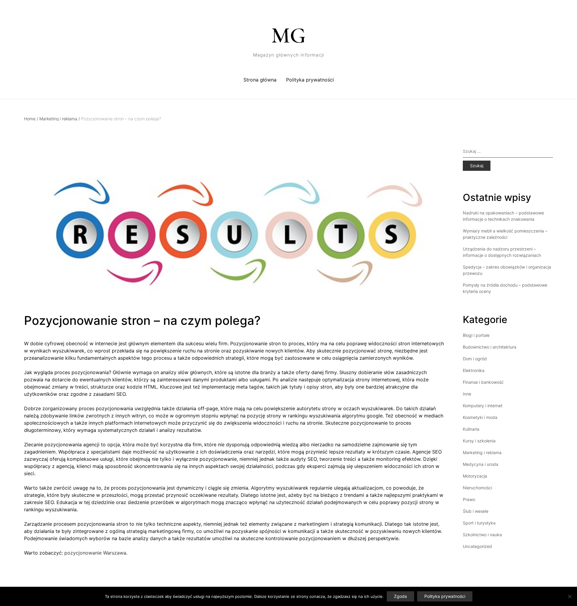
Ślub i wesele (475, 511)
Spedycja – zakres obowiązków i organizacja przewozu (507, 270)
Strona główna (259, 80)
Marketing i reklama (59, 118)
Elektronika (473, 370)
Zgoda (400, 596)
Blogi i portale (476, 335)
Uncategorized (477, 546)
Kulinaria (471, 429)
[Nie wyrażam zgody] (569, 596)
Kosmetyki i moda (480, 417)
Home (31, 118)
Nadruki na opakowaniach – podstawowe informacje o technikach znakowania (503, 216)
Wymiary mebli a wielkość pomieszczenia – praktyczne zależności (505, 234)
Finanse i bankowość (483, 382)
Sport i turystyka (479, 522)
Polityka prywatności (310, 80)
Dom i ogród (475, 358)
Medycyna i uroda (480, 464)
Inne (467, 393)
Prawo (469, 499)
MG (288, 35)
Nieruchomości (477, 487)
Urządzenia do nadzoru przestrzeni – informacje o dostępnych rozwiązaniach (502, 252)
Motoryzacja (475, 475)
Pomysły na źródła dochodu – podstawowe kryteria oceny (505, 288)
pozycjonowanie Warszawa (95, 553)
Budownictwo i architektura (489, 346)
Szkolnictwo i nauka (482, 534)
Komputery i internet (482, 405)
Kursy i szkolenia (479, 440)
